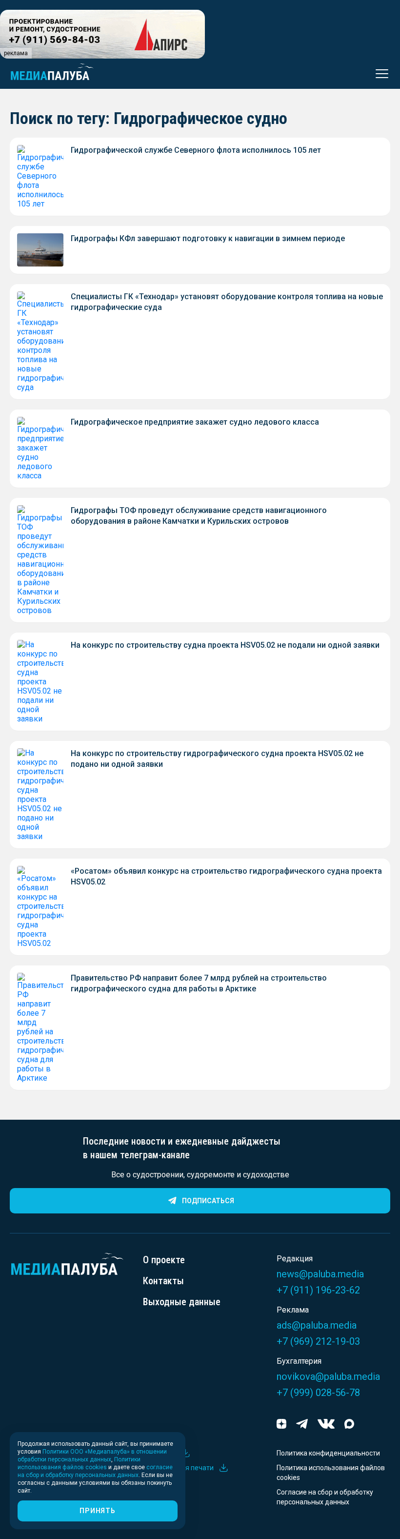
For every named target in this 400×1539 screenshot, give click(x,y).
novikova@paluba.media (328, 1376)
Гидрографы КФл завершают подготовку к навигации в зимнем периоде (208, 238)
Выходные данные (181, 1302)
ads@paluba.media (317, 1325)
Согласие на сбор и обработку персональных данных (325, 1497)
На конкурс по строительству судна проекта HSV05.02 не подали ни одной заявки (225, 645)
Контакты (163, 1281)
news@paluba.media (320, 1274)
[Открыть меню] (379, 73)
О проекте (164, 1260)
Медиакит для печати (178, 1468)
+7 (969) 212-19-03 (318, 1341)
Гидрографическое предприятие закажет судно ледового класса (195, 422)
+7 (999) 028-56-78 (318, 1392)
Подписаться (208, 1201)
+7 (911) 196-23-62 (318, 1290)
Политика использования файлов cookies (331, 1472)
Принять (97, 1511)
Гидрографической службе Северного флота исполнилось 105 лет (196, 150)
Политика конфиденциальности (328, 1453)
